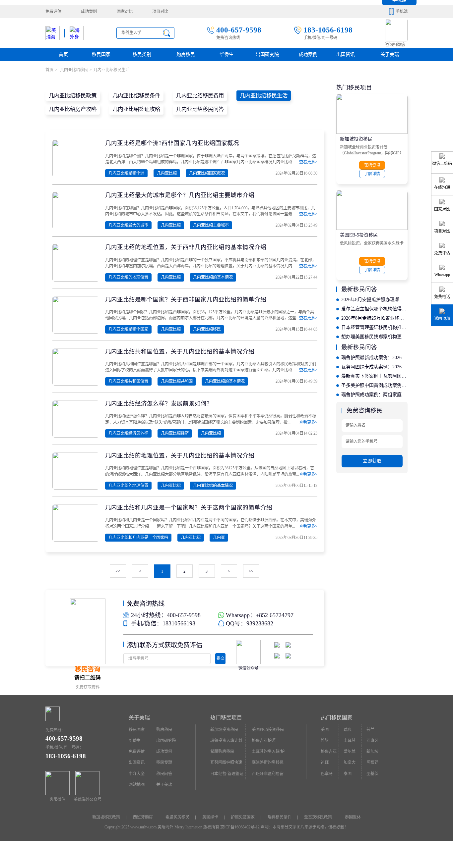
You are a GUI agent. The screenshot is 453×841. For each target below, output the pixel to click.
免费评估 (53, 11)
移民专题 (164, 762)
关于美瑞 (389, 54)
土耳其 (350, 740)
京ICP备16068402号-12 (240, 827)
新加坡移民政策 (106, 817)
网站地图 (137, 784)
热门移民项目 (226, 717)
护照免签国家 (243, 817)
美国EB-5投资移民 (359, 235)
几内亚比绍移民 (73, 70)
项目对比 (160, 11)
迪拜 (325, 762)
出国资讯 (137, 762)
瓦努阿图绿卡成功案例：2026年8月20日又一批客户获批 (374, 366)
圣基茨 (372, 773)
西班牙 (372, 740)
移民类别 (142, 54)
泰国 (348, 773)
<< (117, 571)
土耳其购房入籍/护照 (268, 753)
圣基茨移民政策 (318, 817)
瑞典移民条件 (279, 817)
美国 (325, 729)
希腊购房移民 (222, 751)
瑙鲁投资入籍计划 (226, 740)
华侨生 (226, 54)
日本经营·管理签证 (226, 773)
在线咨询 (372, 165)
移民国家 (101, 54)
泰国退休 (353, 817)
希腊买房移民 (177, 817)
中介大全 (137, 773)
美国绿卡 (210, 817)
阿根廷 (372, 762)
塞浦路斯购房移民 (268, 762)
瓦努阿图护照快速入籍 (226, 764)
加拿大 (350, 762)
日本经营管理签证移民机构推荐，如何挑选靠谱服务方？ (374, 327)
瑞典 (348, 729)
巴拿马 (327, 773)
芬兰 (370, 729)
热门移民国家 (337, 717)
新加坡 (372, 751)
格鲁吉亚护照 (264, 740)
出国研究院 (267, 54)
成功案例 (89, 11)
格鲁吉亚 (329, 751)
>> (251, 571)
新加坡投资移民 (356, 138)
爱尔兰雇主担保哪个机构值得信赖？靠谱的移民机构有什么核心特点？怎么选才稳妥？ (374, 308)
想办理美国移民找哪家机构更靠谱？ (374, 336)
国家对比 (125, 11)
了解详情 (372, 174)
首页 (63, 54)
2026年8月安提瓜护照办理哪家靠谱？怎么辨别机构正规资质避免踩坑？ (374, 299)
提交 (221, 658)
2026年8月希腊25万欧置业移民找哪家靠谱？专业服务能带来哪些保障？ (374, 318)
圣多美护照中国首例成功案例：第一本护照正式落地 (374, 385)
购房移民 (185, 54)
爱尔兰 (350, 751)
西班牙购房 (143, 817)
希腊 (325, 740)
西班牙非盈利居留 (268, 773)
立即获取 (372, 460)
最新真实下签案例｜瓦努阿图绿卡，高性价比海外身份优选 (374, 376)
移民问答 (164, 773)
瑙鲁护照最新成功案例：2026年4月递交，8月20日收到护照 (374, 357)
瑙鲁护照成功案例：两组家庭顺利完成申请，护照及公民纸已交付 (374, 394)
